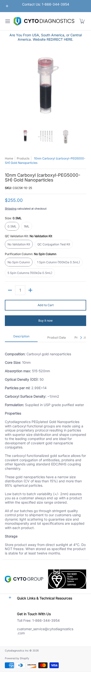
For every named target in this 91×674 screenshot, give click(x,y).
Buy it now (45, 320)
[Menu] (7, 21)
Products (23, 158)
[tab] (21, 337)
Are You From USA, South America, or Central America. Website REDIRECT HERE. (45, 37)
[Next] (82, 87)
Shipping (11, 208)
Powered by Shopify (17, 658)
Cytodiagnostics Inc (17, 650)
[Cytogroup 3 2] (24, 579)
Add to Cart (46, 305)
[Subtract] (10, 290)
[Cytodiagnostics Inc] (44, 21)
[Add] (30, 290)
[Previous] (8, 87)
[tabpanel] (45, 451)
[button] (82, 21)
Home (9, 158)
